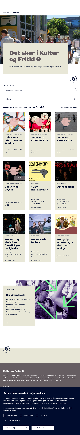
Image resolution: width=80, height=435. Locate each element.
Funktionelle (28, 415)
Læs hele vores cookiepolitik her (57, 403)
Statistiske (43, 415)
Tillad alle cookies (40, 428)
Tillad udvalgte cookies (14, 428)
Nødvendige (12, 415)
